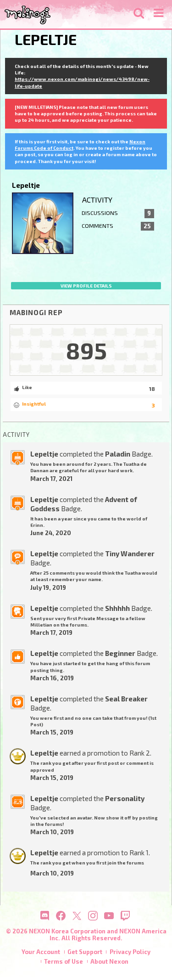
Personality (124, 798)
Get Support (84, 951)
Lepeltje (44, 454)
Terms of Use (63, 961)
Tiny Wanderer (130, 553)
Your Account (41, 951)
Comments (116, 226)
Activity (97, 199)
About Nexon (109, 961)
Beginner (120, 653)
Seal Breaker (126, 699)
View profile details (86, 285)
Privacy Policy (130, 951)
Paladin (117, 454)
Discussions (116, 213)
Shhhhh (117, 608)
